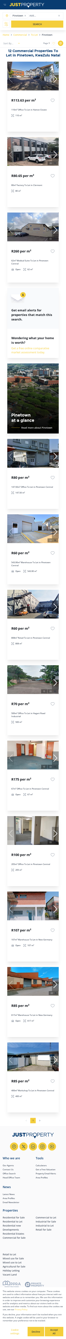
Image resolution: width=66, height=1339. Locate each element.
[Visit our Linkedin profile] (33, 1146)
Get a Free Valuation (46, 1169)
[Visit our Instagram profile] (42, 1146)
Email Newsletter (11, 1202)
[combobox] (42, 15)
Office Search (9, 1173)
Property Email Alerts (46, 1173)
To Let (34, 34)
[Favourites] (53, 100)
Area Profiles (42, 1177)
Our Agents (8, 1165)
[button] (25, 15)
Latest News (9, 1194)
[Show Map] (60, 43)
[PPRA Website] (12, 1285)
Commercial (20, 34)
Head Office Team (11, 1177)
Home (6, 34)
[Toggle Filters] (6, 24)
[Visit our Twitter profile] (23, 1146)
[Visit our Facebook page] (14, 1146)
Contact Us (8, 1169)
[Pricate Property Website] (34, 1285)
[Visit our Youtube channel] (52, 1146)
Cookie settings (14, 1331)
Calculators (41, 1165)
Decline (36, 1331)
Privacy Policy (21, 1309)
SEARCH (37, 24)
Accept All (54, 1331)
